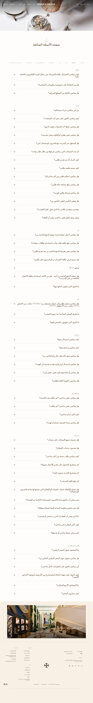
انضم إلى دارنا (27, 674)
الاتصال (20, 4)
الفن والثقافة (27, 670)
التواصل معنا (80, 651)
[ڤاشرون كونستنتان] (46, 4)
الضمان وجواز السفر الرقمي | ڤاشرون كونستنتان (10, 656)
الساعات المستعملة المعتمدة (10, 661)
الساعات (87, 4)
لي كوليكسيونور (27, 657)
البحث (34, 4)
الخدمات (24, 4)
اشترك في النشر (79, 660)
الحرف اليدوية (82, 4)
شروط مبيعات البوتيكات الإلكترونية (54, 684)
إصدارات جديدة (27, 653)
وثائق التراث (13, 658)
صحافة (28, 676)
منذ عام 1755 (27, 667)
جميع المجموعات (27, 650)
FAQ (81, 653)
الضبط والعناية (13, 653)
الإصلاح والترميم (13, 650)
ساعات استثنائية (27, 660)
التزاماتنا (28, 672)
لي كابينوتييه (27, 655)
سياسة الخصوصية (36, 684)
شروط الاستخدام (43, 684)
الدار (77, 4)
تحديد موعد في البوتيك (68, 651)
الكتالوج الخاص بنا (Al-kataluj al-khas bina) (24, 680)
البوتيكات (29, 4)
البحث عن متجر (69, 653)
